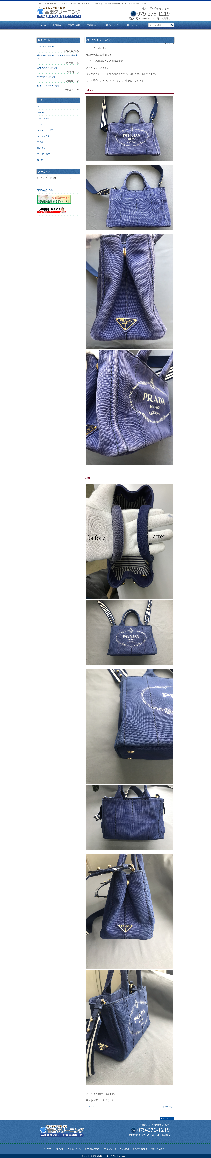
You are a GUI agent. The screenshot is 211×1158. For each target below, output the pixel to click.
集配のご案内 (158, 1149)
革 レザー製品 (43, 154)
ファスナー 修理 (45, 130)
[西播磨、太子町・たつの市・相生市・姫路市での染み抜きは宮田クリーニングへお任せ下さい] (59, 17)
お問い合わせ (141, 1149)
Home (48, 1149)
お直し (40, 106)
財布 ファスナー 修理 (48, 85)
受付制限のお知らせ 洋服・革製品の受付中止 (57, 57)
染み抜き (41, 148)
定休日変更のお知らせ (47, 67)
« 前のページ (90, 1107)
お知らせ (41, 112)
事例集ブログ (93, 1149)
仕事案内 (60, 1149)
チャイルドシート (45, 124)
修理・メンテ (76, 1149)
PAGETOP (167, 1119)
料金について (110, 1149)
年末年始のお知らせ (46, 46)
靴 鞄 (40, 160)
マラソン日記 (43, 136)
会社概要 (126, 1149)
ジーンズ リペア (44, 118)
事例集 (40, 142)
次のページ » (168, 1107)
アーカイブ (42, 178)
